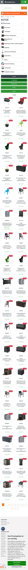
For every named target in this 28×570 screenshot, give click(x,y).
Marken (3, 548)
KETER (13, 16)
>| (17, 507)
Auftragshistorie (5, 522)
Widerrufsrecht (5, 536)
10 (11, 507)
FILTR (14, 76)
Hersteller (7, 16)
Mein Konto (4, 521)
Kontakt (3, 539)
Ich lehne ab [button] (17, 564)
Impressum (3, 535)
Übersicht (3, 546)
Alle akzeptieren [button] (17, 562)
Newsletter (4, 524)
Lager (14, 94)
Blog (2, 554)
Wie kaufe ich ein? (5, 538)
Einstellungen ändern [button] (17, 566)
